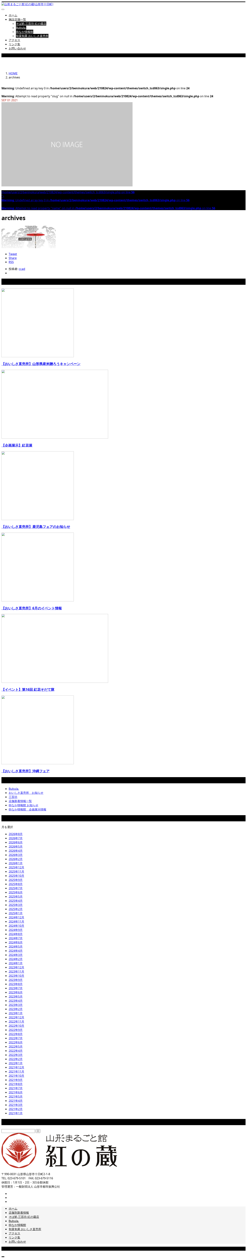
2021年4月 (16, 1101)
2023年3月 (16, 1005)
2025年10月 (16, 876)
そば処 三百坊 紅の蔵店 (31, 24)
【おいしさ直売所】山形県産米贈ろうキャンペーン (40, 363)
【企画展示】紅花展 (16, 445)
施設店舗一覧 (17, 19)
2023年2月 (16, 1009)
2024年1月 (16, 963)
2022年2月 (16, 1059)
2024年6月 (16, 942)
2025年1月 (16, 913)
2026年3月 (16, 855)
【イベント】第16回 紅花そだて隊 (27, 689)
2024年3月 (16, 955)
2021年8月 (16, 1084)
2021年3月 (16, 1105)
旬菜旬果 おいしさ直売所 (32, 36)
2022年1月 (16, 1063)
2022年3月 (16, 1055)
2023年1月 (16, 1013)
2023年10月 (16, 976)
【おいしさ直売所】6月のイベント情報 (31, 608)
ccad (22, 269)
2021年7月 (16, 1088)
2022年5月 (16, 1047)
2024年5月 (16, 947)
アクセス (14, 40)
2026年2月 (16, 859)
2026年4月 (16, 851)
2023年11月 (16, 972)
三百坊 (13, 797)
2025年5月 (16, 897)
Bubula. (21, 28)
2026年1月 (16, 863)
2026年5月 (16, 847)
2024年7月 (16, 938)
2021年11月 (16, 1072)
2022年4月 (16, 1051)
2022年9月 (16, 1030)
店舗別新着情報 (19, 1213)
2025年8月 (16, 884)
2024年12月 (16, 917)
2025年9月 (16, 880)
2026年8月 (16, 834)
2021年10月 (16, 1076)
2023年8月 (16, 984)
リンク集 (14, 44)
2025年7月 (16, 888)
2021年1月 (16, 1113)
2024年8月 (16, 934)
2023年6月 (16, 992)
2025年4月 (16, 901)
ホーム (13, 15)
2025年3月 (16, 905)
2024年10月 (16, 926)
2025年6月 (16, 892)
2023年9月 (16, 980)
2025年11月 (16, 872)
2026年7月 (16, 838)
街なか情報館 (24, 32)
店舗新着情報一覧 (20, 801)
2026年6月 (16, 842)
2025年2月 (16, 909)
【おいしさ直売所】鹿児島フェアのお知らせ (35, 526)
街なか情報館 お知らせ (23, 805)
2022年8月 (16, 1034)
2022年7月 (16, 1038)
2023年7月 (16, 988)
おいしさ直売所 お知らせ (26, 793)
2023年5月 (16, 997)
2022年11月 (16, 1022)
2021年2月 (16, 1109)
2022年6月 (16, 1042)
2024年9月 (16, 930)
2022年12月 (16, 1017)
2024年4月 (16, 951)
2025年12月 (16, 867)
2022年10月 (16, 1026)
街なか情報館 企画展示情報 (27, 809)
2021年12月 (16, 1067)
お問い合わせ (17, 48)
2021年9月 (16, 1080)
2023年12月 (16, 967)
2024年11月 (16, 922)
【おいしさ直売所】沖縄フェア (25, 771)
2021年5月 (16, 1097)
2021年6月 (16, 1092)
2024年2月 (16, 959)
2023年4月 (16, 1001)
